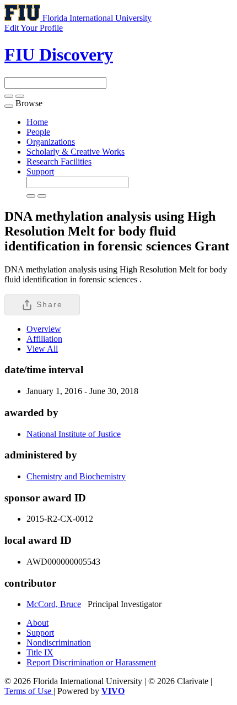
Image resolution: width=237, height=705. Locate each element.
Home (37, 122)
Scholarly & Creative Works (75, 151)
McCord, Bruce (53, 604)
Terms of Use (28, 691)
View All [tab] (42, 348)
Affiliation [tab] (44, 338)
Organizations (50, 141)
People (38, 131)
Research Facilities (58, 161)
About (37, 622)
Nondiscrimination (58, 642)
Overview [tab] (43, 329)
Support (40, 171)
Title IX (39, 652)
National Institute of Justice (73, 434)
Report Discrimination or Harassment (91, 662)
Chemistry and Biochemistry (76, 476)
